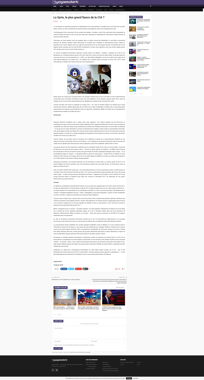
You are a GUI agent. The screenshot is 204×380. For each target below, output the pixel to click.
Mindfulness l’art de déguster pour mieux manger (66, 279)
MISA (105, 9)
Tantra (74, 6)
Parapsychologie (104, 6)
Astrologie (92, 6)
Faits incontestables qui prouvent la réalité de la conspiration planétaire (59, 304)
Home (54, 6)
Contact (111, 9)
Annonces (76, 9)
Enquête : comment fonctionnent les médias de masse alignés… (143, 58)
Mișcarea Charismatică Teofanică (110, 368)
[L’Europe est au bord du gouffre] (132, 51)
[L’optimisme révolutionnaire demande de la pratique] (132, 89)
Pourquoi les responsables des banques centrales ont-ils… (143, 21)
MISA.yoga (105, 362)
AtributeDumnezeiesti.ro (91, 364)
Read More (135, 378)
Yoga (67, 6)
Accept (129, 378)
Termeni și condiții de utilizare (127, 362)
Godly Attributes (92, 366)
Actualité (54, 9)
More (121, 6)
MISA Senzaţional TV (90, 362)
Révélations (99, 9)
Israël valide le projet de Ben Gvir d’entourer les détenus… (143, 74)
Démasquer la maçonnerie (65, 9)
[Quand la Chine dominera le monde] (132, 81)
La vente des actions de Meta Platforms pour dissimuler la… (142, 36)
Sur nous (83, 9)
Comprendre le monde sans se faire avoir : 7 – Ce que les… (143, 43)
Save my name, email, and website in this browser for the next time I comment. (74, 345)
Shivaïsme (83, 6)
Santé (114, 6)
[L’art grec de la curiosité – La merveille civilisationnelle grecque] (132, 28)
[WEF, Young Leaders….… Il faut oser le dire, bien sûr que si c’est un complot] (64, 297)
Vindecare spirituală (90, 368)
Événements (91, 9)
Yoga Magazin (106, 364)
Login (61, 6)
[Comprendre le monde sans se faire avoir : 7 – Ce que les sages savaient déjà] (132, 43)
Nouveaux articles (120, 9)
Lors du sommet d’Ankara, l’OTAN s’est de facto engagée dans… (143, 66)
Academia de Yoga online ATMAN (110, 370)
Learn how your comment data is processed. (80, 352)
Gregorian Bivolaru (107, 366)
